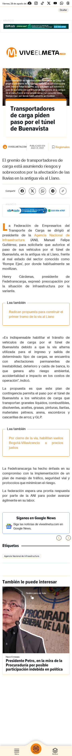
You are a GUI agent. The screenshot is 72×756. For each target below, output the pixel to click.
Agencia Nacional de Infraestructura (21, 556)
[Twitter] (32, 191)
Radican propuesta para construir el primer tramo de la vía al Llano (36, 314)
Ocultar (63, 10)
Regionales (62, 147)
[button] (68, 537)
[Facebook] (22, 191)
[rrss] (29, 3)
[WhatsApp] (42, 191)
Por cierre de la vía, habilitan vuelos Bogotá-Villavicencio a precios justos (36, 442)
